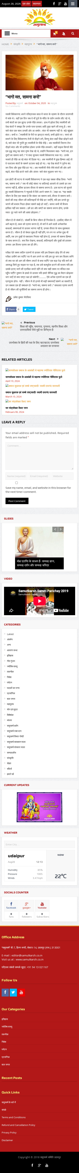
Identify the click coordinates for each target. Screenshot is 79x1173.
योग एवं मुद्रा (12, 709)
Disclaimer (7, 1140)
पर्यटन (9, 682)
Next (52, 339)
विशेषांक (10, 715)
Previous (29, 322)
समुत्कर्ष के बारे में (9, 1102)
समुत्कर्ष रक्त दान (14, 731)
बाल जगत (11, 698)
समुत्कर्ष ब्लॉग (12, 725)
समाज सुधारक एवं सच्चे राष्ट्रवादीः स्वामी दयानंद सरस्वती (31, 392)
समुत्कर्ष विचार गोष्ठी (15, 736)
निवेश (9, 677)
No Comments (13, 106)
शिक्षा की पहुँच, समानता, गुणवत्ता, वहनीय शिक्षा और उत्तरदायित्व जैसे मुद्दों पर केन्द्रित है (44, 328)
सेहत (9, 763)
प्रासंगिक (11, 693)
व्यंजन (9, 720)
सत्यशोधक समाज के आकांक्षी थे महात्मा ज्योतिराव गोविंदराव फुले (34, 377)
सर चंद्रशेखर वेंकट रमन (17, 408)
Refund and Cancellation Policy (18, 1125)
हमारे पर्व (10, 774)
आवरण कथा (12, 650)
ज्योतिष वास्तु (12, 666)
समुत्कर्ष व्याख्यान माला (16, 741)
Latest (10, 634)
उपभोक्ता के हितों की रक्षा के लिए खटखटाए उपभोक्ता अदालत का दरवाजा (34, 344)
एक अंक (26, 3)
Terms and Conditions (14, 1117)
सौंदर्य (9, 768)
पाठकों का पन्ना (13, 688)
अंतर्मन (9, 639)
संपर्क (4, 1109)
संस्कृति (10, 758)
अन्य (9, 644)
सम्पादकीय (11, 752)
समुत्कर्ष (20, 103)
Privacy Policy (9, 1132)
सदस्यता (37, 3)
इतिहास (10, 655)
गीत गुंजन (11, 661)
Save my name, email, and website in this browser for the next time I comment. (38, 489)
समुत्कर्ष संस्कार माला (16, 747)
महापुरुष (54, 103)
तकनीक (10, 671)
